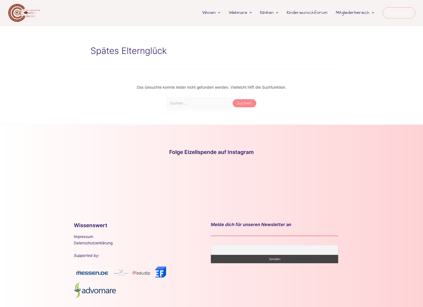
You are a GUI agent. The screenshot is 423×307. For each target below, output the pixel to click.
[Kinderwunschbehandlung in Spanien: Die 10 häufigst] (329, 180)
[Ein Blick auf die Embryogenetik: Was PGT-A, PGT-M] (387, 180)
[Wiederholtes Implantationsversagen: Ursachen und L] (270, 180)
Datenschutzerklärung (93, 243)
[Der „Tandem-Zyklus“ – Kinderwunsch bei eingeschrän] (36, 180)
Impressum (83, 236)
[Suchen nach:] (200, 103)
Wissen (209, 13)
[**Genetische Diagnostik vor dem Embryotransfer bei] (211, 180)
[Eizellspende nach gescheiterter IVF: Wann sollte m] (153, 180)
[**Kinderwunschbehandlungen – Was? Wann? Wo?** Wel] (94, 180)
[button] (218, 13)
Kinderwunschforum (307, 13)
